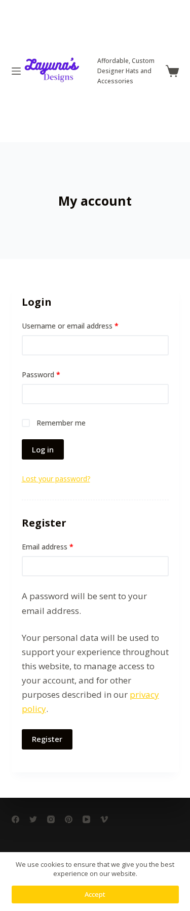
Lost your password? (56, 478)
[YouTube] (86, 819)
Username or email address (70, 326)
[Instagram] (51, 819)
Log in (43, 449)
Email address (47, 546)
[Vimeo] (104, 819)
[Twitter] (33, 819)
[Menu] (16, 71)
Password (41, 374)
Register (47, 739)
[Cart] (172, 71)
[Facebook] (15, 819)
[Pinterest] (68, 819)
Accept (95, 894)
